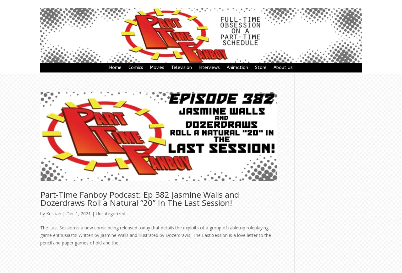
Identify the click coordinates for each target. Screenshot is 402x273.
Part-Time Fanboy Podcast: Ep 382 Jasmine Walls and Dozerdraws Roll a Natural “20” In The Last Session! (139, 198)
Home (115, 68)
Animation (237, 68)
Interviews (209, 68)
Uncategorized (110, 214)
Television (181, 68)
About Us (283, 68)
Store (261, 68)
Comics (135, 68)
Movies (157, 68)
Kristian (53, 214)
